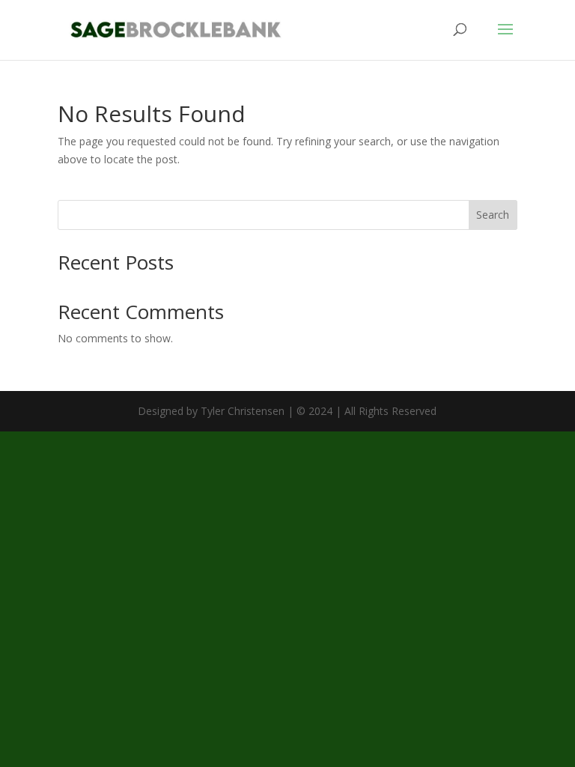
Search (492, 214)
